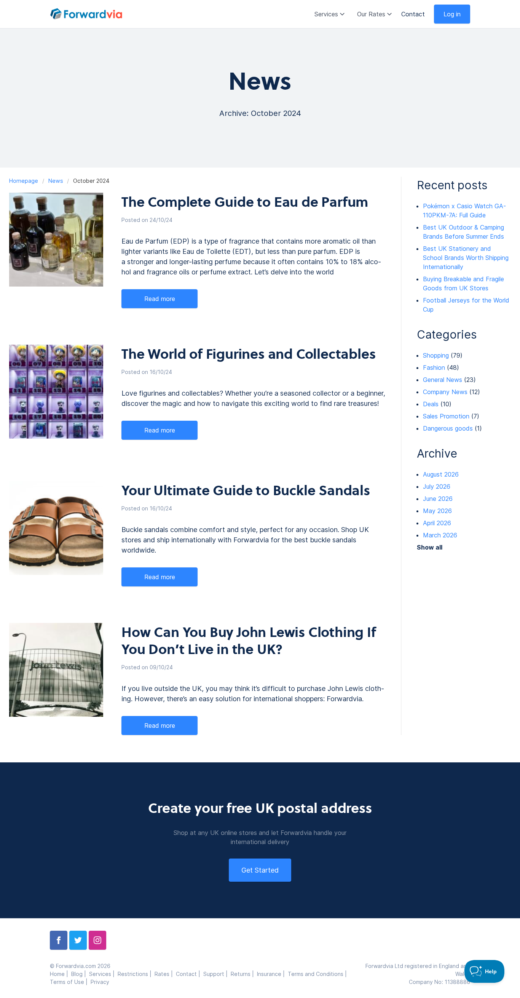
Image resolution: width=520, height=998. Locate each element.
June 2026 (438, 498)
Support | (217, 974)
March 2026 (440, 535)
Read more (159, 299)
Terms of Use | (70, 982)
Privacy (100, 982)
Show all (429, 547)
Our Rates (371, 14)
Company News (445, 392)
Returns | (244, 974)
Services (326, 14)
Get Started (260, 870)
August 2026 (441, 474)
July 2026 (436, 486)
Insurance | (272, 974)
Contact (413, 14)
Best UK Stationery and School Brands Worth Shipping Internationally (466, 258)
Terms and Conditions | (318, 974)
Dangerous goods (448, 428)
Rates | (165, 974)
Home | (60, 974)
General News (442, 379)
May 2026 (437, 511)
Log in (452, 14)
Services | (103, 974)
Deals (431, 404)
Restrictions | (136, 974)
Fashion (434, 367)
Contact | (189, 974)
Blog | (80, 974)
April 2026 (437, 523)
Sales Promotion (446, 416)
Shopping (436, 355)
